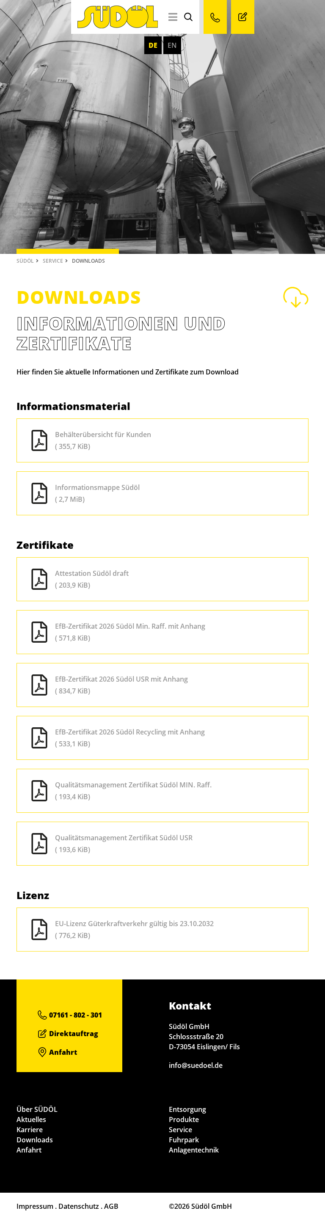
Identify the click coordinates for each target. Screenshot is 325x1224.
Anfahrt (62, 1052)
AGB (111, 1206)
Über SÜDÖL (37, 1109)
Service (53, 260)
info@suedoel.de (196, 1065)
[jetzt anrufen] (215, 17)
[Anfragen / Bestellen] (242, 16)
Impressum (35, 1206)
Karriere (30, 1129)
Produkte (184, 1119)
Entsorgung (187, 1109)
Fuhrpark (184, 1139)
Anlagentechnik (194, 1150)
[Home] (117, 25)
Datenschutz (78, 1206)
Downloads (35, 1139)
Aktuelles (31, 1119)
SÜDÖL (25, 260)
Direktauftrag (72, 1033)
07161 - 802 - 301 (74, 1015)
